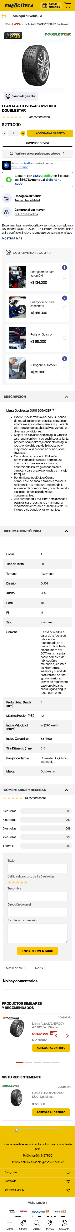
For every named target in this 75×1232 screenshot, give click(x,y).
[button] (37, 277)
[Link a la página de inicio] (6, 24)
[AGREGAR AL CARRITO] (50, 133)
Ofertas (23, 1228)
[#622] (12, 1212)
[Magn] (23, 1212)
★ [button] (10, 882)
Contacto (64, 1228)
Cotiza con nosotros (26, 214)
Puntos (50, 1228)
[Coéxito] (40, 1212)
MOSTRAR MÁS (12, 238)
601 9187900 (43, 1155)
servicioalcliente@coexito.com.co (42, 1162)
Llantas (16, 24)
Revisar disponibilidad (27, 200)
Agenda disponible (54, 5)
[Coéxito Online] (60, 1212)
